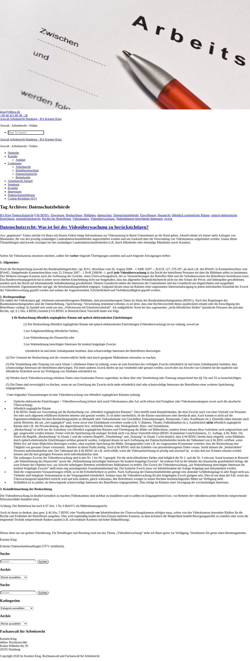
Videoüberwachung (102, 218)
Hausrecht (164, 215)
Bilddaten (90, 215)
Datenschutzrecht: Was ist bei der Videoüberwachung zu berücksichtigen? (74, 227)
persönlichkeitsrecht (28, 218)
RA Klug (5, 215)
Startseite (13, 152)
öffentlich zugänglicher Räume (191, 215)
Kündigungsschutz (27, 170)
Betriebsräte (23, 177)
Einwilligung (148, 215)
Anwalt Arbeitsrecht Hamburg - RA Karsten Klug (31, 119)
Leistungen (14, 163)
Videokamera (80, 218)
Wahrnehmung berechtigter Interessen (139, 218)
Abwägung (57, 215)
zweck (168, 218)
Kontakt (13, 188)
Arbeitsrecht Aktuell (20, 181)
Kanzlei (12, 156)
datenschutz (104, 215)
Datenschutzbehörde (125, 215)
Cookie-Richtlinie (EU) (22, 198)
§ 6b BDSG (41, 215)
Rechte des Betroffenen (56, 218)
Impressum (14, 191)
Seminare (13, 184)
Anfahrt (20, 159)
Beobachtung (74, 215)
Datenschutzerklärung (21, 195)
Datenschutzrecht (26, 174)
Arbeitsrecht (23, 167)
